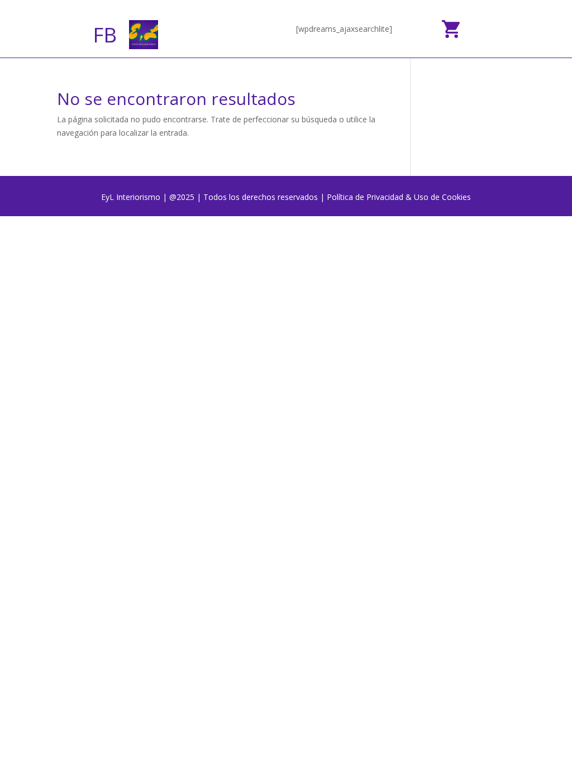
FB (105, 34)
